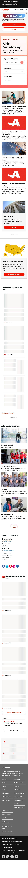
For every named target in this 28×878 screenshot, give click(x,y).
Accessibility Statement (17, 841)
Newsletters (17, 786)
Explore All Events (7, 413)
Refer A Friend (17, 789)
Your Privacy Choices (7, 853)
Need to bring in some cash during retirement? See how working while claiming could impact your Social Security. (10, 4)
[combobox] (14, 62)
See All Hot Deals (14, 730)
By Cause (4, 489)
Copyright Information (7, 847)
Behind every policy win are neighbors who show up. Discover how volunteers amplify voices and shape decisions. (14, 137)
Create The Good (7, 445)
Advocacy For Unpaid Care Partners (14, 106)
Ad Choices (22, 850)
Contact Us (17, 779)
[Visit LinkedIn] (16, 856)
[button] (26, 10)
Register (16, 9)
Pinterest (10, 566)
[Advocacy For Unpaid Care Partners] (14, 97)
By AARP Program (7, 514)
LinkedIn (17, 566)
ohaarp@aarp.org (8, 550)
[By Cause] (14, 479)
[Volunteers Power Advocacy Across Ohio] (14, 123)
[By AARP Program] (14, 504)
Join (14, 24)
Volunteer (4, 786)
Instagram (13, 566)
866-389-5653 (7, 541)
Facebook (3, 566)
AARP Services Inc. (18, 807)
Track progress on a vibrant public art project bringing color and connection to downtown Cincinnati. (13, 163)
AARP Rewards (5, 793)
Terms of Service (6, 841)
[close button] (26, 13)
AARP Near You (6, 800)
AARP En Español (18, 782)
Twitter (7, 566)
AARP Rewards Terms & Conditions (10, 844)
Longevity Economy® (7, 831)
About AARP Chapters (8, 466)
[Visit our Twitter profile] (7, 856)
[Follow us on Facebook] (3, 856)
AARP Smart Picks (6, 796)
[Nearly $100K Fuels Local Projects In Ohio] (14, 174)
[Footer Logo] (14, 767)
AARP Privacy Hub (11, 838)
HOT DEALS (8, 721)
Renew (14, 29)
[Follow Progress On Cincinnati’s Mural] (14, 148)
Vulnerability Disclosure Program (10, 850)
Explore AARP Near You (11, 59)
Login (20, 9)
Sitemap (4, 838)
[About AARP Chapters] (14, 456)
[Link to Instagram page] (12, 856)
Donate (3, 782)
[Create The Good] (14, 435)
